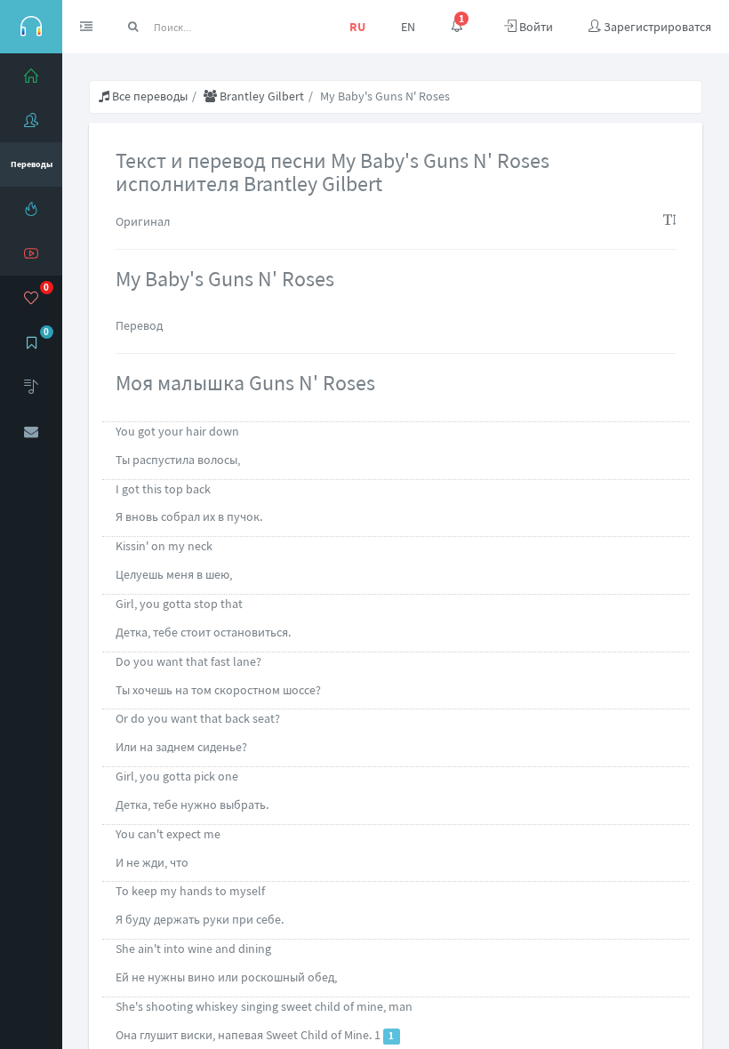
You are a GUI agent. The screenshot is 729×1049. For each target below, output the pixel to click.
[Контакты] (31, 431)
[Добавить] (31, 386)
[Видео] (31, 253)
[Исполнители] (31, 120)
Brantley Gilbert (260, 96)
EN (408, 27)
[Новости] (31, 209)
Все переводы (148, 96)
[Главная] (31, 75)
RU (357, 27)
